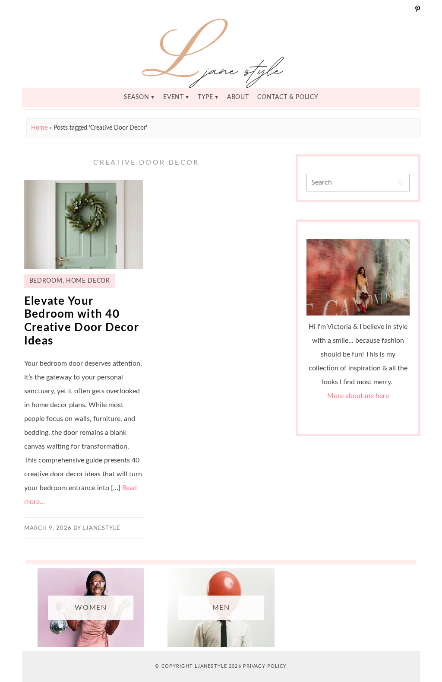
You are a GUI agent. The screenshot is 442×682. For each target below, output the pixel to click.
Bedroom (46, 281)
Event (173, 97)
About (238, 97)
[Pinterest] (417, 8)
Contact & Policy (287, 97)
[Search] (400, 183)
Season (136, 97)
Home (39, 128)
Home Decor (88, 281)
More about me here (358, 395)
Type (205, 97)
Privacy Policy (265, 666)
